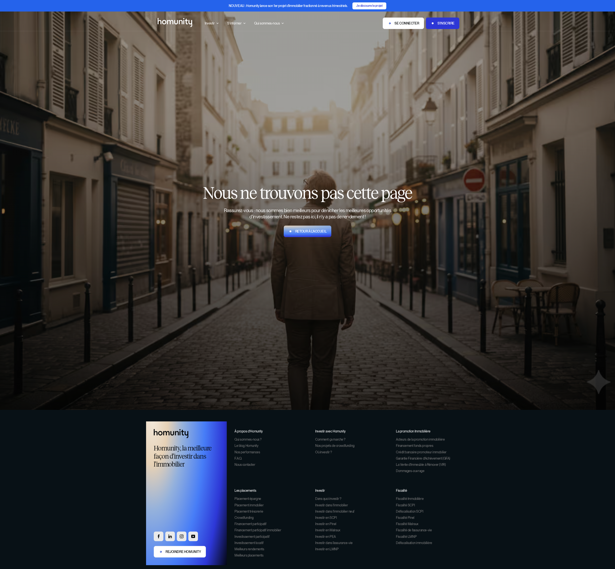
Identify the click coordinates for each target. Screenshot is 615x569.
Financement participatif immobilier (257, 530)
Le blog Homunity (246, 446)
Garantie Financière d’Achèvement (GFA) (423, 458)
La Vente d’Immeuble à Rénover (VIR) (421, 465)
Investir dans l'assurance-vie (334, 543)
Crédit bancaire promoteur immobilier (421, 452)
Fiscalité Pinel (405, 518)
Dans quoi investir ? (328, 499)
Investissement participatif (252, 537)
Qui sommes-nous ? (248, 439)
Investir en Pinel (325, 524)
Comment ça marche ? (330, 439)
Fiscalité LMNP (406, 537)
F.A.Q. (238, 458)
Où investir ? (323, 452)
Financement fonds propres (414, 446)
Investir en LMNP (326, 549)
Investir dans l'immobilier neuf (334, 511)
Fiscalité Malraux (407, 524)
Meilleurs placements (249, 555)
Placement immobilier (249, 505)
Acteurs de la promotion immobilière (420, 439)
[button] (212, 23)
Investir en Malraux (327, 530)
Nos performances (247, 452)
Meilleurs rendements (249, 549)
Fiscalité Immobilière (410, 499)
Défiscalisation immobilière (414, 543)
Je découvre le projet (369, 5)
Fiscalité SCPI (405, 505)
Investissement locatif (249, 543)
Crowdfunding (244, 518)
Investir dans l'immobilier (331, 505)
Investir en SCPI (326, 518)
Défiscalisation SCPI (409, 511)
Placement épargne (247, 499)
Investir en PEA (325, 537)
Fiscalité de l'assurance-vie (414, 530)
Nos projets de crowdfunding (335, 446)
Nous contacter (244, 465)
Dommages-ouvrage (410, 471)
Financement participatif (250, 524)
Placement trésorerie (248, 511)
